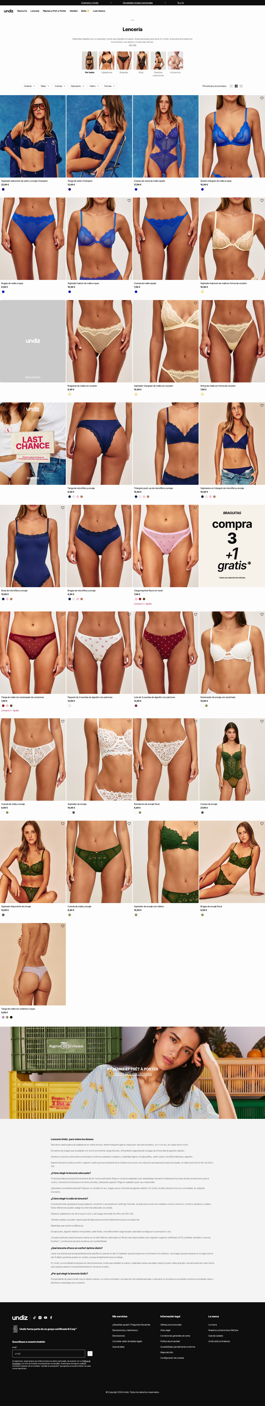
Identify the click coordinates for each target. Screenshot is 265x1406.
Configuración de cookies (172, 1358)
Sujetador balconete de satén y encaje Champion (24, 181)
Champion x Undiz (89, 2)
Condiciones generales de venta (175, 1335)
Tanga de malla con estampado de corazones (22, 697)
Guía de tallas (118, 1346)
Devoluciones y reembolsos (125, 1330)
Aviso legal (165, 1330)
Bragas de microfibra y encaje (82, 590)
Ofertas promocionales (171, 1324)
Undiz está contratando (219, 1341)
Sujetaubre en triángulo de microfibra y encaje (222, 488)
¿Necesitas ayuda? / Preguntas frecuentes (131, 1324)
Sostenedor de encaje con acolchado (217, 697)
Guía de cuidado (215, 1335)
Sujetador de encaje (77, 804)
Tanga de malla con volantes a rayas (18, 1008)
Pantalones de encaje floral (146, 804)
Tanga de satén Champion (80, 181)
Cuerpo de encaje (208, 804)
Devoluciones (118, 1335)
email (14, 1347)
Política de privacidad (170, 1341)
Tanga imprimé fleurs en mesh (148, 590)
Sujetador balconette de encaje (16, 906)
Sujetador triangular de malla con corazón (153, 385)
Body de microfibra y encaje (14, 590)
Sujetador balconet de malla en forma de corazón (223, 283)
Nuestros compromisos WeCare (223, 1330)
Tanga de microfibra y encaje (81, 488)
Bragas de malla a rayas (12, 283)
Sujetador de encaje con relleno (149, 906)
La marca (212, 1324)
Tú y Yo (180, 2)
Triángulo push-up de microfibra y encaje (153, 488)
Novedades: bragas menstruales (138, 2)
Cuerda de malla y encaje (13, 804)
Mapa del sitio (166, 1352)
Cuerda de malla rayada (145, 283)
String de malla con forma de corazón (218, 385)
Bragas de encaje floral (211, 906)
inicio (132, 20)
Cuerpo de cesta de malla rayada (149, 181)
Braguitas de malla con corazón (82, 385)
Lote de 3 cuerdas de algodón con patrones (154, 697)
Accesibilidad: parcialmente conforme (177, 1346)
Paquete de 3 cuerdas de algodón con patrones (90, 697)
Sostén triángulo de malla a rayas (215, 181)
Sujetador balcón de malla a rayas (83, 283)
